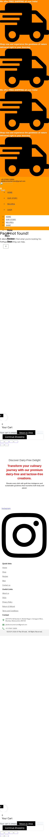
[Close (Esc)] (16, 442)
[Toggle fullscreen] (7, 442)
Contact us (6, 585)
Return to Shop (26, 432)
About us (5, 593)
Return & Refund (8, 606)
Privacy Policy (7, 602)
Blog (4, 581)
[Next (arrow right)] (7, 445)
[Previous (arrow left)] (2, 445)
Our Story (11, 219)
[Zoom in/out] (2, 442)
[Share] (11, 442)
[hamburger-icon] (7, 228)
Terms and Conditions (10, 611)
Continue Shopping (14, 437)
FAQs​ (4, 598)
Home (8, 217)
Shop (8, 225)
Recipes (10, 222)
